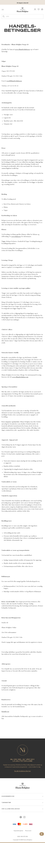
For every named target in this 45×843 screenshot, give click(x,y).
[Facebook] (21, 817)
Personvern (28, 831)
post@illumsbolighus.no (14, 81)
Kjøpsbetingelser (18, 831)
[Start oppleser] (41, 834)
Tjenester (6, 802)
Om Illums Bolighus (11, 809)
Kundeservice (8, 796)
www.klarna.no (16, 236)
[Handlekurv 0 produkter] (42, 9)
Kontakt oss (5, 711)
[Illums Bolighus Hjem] (22, 10)
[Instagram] (24, 817)
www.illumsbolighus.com (20, 377)
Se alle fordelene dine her (22, 771)
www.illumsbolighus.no (22, 49)
